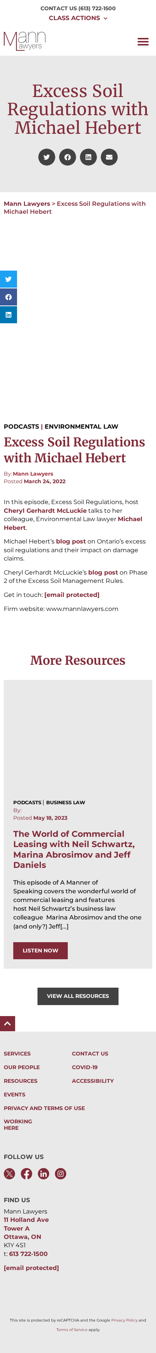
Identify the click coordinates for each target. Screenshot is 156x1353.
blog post (71, 541)
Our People (22, 1067)
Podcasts (21, 426)
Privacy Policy (124, 1320)
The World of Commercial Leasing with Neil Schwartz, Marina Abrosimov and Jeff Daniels (74, 849)
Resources (20, 1081)
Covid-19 (85, 1067)
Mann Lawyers (27, 203)
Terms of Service (71, 1329)
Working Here (18, 1124)
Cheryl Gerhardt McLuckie (45, 510)
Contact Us (90, 1054)
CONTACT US (59, 8)
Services (17, 1054)
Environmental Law (82, 426)
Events (14, 1094)
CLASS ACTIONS (74, 18)
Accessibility (93, 1081)
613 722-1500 (28, 1253)
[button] (143, 42)
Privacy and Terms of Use (44, 1108)
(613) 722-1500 (97, 8)
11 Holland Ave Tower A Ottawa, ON (26, 1228)
